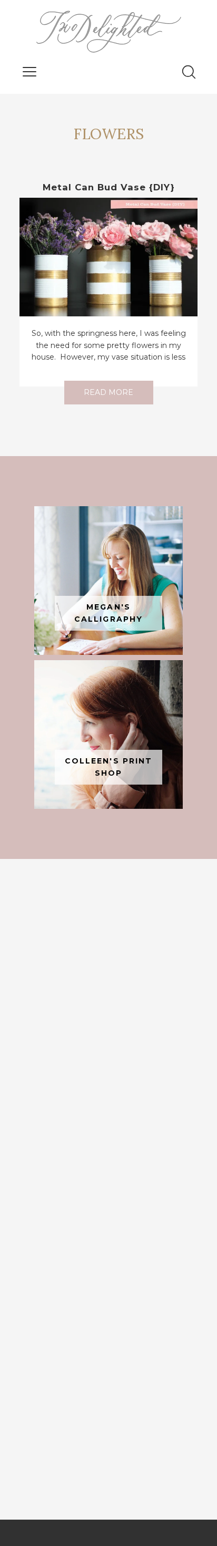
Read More (108, 392)
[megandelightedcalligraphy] (108, 580)
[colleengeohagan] (108, 734)
